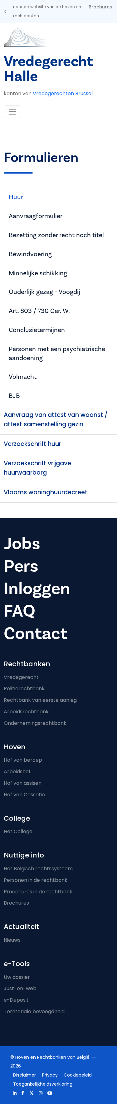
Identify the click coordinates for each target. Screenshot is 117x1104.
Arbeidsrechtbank (26, 711)
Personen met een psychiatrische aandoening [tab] (57, 353)
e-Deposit (16, 1000)
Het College (18, 831)
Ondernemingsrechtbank (35, 723)
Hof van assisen (22, 783)
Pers (21, 566)
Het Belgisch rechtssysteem (38, 868)
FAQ (19, 611)
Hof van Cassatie (24, 794)
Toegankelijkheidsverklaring (42, 1084)
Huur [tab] (16, 197)
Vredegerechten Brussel (63, 93)
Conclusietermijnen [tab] (37, 330)
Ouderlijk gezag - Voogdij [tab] (44, 292)
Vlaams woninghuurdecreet (45, 492)
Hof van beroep (23, 760)
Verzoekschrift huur (32, 444)
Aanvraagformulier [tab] (35, 216)
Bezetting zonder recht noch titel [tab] (56, 235)
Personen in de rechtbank (35, 880)
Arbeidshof (17, 771)
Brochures (100, 7)
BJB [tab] (14, 396)
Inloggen (37, 589)
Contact (35, 634)
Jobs (22, 544)
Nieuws (12, 940)
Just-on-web (20, 988)
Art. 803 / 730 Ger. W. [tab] (39, 311)
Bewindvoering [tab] (30, 254)
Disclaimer (24, 1075)
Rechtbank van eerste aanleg (40, 700)
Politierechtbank (24, 688)
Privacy (50, 1075)
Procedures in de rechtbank (38, 891)
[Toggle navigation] (12, 111)
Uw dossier (17, 977)
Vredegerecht (21, 677)
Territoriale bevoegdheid (34, 1011)
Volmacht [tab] (23, 377)
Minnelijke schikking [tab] (38, 273)
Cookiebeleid (78, 1075)
